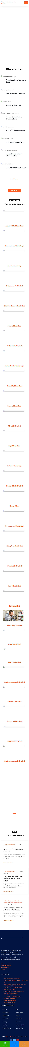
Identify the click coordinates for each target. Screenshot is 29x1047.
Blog (17, 1009)
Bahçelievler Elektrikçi (14, 366)
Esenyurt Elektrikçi (14, 721)
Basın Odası (14, 506)
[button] (14, 190)
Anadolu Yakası (19, 1012)
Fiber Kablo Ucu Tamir (9, 989)
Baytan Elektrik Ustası (11, 1036)
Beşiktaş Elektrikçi (14, 741)
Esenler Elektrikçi (14, 701)
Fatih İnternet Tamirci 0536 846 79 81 (13, 987)
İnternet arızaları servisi (15, 94)
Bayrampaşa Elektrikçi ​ (14, 246)
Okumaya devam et (8, 862)
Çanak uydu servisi (13, 105)
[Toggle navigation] (26, 2)
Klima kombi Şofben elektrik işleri (14, 155)
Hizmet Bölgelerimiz (10, 844)
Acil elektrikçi (6, 1018)
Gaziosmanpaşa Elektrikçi (14, 682)
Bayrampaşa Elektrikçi (14, 526)
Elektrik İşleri (14, 606)
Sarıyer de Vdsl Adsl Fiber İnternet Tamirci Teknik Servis (13, 879)
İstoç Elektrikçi (14, 586)
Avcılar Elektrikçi (14, 266)
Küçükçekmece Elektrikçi (14, 306)
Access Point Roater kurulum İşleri (14, 118)
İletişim (17, 1015)
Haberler (5, 1025)
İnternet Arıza (6, 1015)
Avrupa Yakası (6, 1012)
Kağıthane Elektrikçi (14, 286)
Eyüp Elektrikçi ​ (14, 644)
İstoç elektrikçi (19, 1028)
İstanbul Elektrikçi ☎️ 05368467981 (12, 996)
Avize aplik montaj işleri (15, 142)
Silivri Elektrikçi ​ (14, 426)
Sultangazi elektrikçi (5, 963)
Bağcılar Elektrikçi (14, 346)
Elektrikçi (3, 969)
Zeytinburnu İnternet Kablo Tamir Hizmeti (14, 991)
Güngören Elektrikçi (14, 546)
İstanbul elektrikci (7, 1028)
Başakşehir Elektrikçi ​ (14, 486)
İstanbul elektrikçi (5, 967)
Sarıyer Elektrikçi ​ (14, 406)
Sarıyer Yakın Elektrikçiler (10, 1000)
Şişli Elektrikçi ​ (14, 446)
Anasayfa (5, 1009)
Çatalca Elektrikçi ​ (14, 466)
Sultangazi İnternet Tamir (10, 986)
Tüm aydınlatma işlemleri (16, 167)
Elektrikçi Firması (14, 625)
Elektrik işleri (19, 1018)
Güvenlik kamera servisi (15, 131)
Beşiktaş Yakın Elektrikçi (9, 1002)
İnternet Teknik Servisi (9, 995)
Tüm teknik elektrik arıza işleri (16, 81)
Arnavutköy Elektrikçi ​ (14, 226)
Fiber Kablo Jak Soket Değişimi (11, 993)
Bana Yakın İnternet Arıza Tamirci (13, 850)
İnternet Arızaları (18, 902)
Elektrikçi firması (20, 1022)
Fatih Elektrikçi (14, 662)
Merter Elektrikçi (14, 326)
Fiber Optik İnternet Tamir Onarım (13, 901)
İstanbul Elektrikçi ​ (14, 566)
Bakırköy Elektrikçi (14, 386)
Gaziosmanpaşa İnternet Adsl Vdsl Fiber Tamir (13, 909)
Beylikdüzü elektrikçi (6, 965)
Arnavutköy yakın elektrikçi (10, 998)
